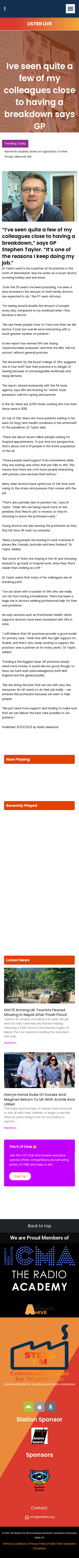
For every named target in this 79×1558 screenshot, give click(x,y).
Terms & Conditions (15, 1543)
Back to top (39, 1226)
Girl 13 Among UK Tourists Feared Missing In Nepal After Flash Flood (35, 1012)
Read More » (11, 1042)
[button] (70, 8)
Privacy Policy (38, 1543)
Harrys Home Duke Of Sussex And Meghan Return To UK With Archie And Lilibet (39, 1099)
